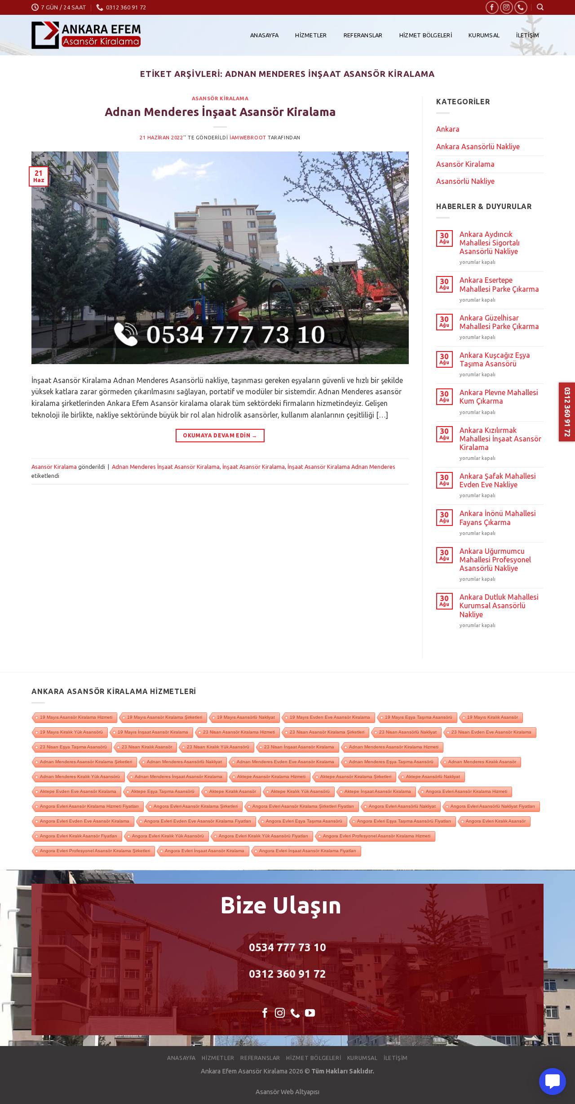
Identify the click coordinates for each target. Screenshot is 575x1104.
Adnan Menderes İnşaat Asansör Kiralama (220, 111)
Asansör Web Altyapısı (287, 1091)
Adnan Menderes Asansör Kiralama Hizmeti (393, 746)
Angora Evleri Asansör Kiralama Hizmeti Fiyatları (89, 806)
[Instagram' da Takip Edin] (506, 7)
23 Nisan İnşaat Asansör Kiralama (299, 746)
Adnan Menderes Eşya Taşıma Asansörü (391, 761)
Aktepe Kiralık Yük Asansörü (300, 791)
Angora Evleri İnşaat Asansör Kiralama (204, 850)
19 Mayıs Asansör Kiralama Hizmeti (76, 717)
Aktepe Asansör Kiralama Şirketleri (355, 776)
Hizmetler (311, 35)
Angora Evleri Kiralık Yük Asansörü (168, 835)
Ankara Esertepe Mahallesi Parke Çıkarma (499, 284)
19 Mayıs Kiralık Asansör (492, 717)
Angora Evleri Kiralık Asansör (496, 821)
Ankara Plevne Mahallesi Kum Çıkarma (499, 396)
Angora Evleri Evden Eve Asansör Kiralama (84, 821)
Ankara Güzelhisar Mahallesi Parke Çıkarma (499, 322)
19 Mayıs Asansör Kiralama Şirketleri (164, 717)
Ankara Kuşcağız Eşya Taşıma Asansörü (495, 359)
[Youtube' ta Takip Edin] (310, 1013)
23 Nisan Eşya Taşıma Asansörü (73, 746)
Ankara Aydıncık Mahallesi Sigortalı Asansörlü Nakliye (490, 242)
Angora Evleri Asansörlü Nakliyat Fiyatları (493, 806)
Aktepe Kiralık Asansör (232, 791)
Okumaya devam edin (220, 435)
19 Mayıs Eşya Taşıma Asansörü (418, 717)
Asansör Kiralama (220, 98)
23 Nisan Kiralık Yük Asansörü (218, 746)
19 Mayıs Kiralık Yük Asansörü (71, 732)
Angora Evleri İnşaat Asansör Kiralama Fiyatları (307, 850)
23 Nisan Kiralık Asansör (147, 746)
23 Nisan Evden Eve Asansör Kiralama (491, 732)
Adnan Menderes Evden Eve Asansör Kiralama (285, 761)
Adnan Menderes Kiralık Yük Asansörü (80, 776)
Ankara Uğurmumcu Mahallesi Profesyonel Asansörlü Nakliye (495, 559)
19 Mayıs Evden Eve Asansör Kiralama (330, 717)
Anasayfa (264, 35)
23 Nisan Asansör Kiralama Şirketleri (327, 732)
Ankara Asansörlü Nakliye (478, 146)
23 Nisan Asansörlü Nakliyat (408, 732)
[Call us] (520, 7)
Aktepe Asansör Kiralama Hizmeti (271, 776)
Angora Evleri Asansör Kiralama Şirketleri (196, 806)
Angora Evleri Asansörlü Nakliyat (402, 806)
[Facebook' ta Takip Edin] (492, 7)
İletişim (527, 35)
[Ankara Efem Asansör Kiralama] (86, 35)
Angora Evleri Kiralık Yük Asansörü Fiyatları (263, 835)
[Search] (540, 7)
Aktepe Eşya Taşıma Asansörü (163, 791)
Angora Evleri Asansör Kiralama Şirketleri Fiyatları (303, 806)
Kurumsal (484, 35)
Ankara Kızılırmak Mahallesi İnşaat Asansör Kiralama (500, 438)
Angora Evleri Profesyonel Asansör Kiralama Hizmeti (376, 835)
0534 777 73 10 (287, 947)
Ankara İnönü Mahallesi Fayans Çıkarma (498, 517)
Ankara (448, 129)
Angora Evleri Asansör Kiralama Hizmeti (466, 791)
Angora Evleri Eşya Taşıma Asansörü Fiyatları (404, 821)
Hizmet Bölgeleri (425, 35)
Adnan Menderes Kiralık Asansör (482, 761)
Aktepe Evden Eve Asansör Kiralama (78, 791)
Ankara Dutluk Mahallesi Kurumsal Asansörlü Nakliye (499, 605)
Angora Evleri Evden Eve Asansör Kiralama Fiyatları (197, 821)
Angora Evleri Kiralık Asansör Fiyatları (78, 835)
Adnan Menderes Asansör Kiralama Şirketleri (86, 761)
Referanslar (363, 35)
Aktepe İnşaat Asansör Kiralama (378, 791)
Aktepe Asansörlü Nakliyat (433, 776)
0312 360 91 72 (287, 974)
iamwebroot (248, 137)
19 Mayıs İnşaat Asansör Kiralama (153, 732)
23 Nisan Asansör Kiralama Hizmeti (239, 732)
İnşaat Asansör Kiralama (253, 466)
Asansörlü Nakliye (465, 181)
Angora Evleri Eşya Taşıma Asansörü (304, 821)
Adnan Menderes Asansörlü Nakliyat (184, 761)
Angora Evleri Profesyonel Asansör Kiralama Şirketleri (95, 850)
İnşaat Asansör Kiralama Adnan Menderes (341, 466)
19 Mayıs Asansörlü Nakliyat (246, 717)
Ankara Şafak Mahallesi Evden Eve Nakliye (498, 480)
